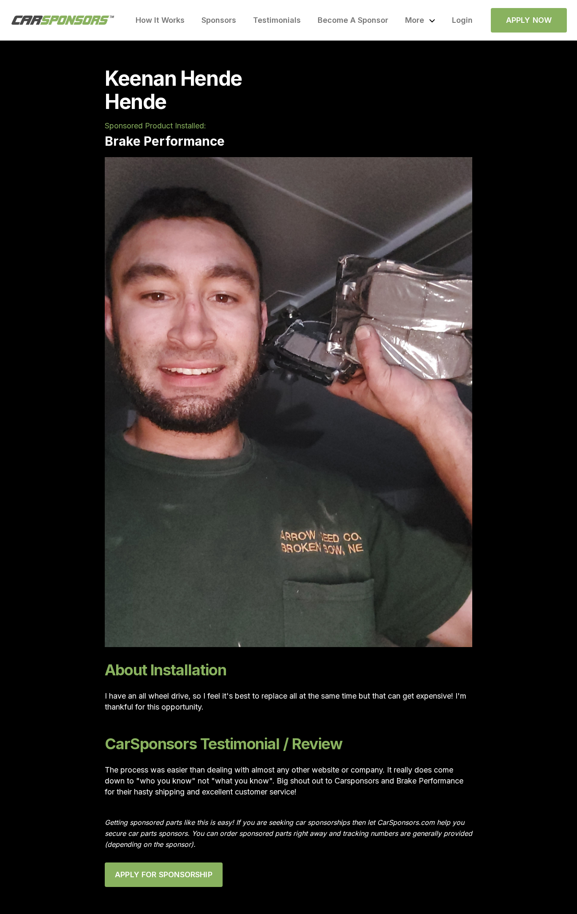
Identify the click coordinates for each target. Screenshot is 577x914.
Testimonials (277, 20)
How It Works (160, 20)
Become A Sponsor (353, 20)
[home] (63, 20)
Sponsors (218, 20)
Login (462, 20)
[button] (420, 20)
